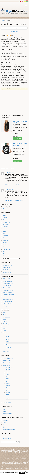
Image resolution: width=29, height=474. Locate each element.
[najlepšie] (12, 35)
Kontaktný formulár (5, 458)
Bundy (4, 312)
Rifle (4, 326)
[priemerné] (10, 35)
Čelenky (8, 369)
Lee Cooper (17, 88)
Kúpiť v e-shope (17, 138)
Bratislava (5, 420)
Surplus (5, 246)
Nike (4, 233)
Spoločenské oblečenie (8, 294)
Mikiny (7, 374)
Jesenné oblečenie (7, 362)
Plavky (7, 381)
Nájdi (17, 441)
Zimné (7, 344)
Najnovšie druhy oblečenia (21, 456)
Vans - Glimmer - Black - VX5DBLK (20, 121)
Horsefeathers (6, 222)
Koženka (5, 411)
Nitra (4, 424)
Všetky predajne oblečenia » (9, 429)
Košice (4, 422)
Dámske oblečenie (7, 265)
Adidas (4, 215)
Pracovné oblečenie (7, 292)
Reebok (5, 237)
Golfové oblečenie (7, 285)
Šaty (7, 390)
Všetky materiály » (7, 413)
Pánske (8, 336)
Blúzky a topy (9, 367)
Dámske (8, 335)
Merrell (4, 228)
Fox (4, 219)
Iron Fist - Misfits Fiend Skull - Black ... (20, 144)
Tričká (4, 330)
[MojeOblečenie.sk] (14, 10)
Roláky (7, 389)
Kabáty (4, 314)
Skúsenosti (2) (14, 31)
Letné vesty (14, 28)
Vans (21, 88)
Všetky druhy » (6, 351)
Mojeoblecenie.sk (22, 466)
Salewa (5, 242)
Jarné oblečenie (7, 360)
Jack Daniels (6, 224)
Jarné (7, 339)
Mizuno (5, 231)
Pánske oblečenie (7, 269)
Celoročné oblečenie (8, 358)
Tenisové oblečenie (7, 303)
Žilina (4, 427)
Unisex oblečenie (7, 272)
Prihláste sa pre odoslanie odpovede (13, 185)
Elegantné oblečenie (8, 283)
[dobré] (11, 35)
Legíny (7, 372)
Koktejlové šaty (6, 317)
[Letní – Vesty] (22, 1)
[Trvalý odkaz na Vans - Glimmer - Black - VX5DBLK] (6, 126)
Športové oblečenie (7, 296)
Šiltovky (8, 392)
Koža (4, 409)
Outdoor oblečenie (7, 287)
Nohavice (8, 376)
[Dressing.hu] (27, 1)
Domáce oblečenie (7, 281)
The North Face (6, 249)
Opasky (5, 321)
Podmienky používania (15, 458)
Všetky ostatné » (7, 436)
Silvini (4, 244)
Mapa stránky (25, 458)
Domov (2, 20)
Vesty (4, 332)
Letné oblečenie (6, 365)
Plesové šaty (6, 323)
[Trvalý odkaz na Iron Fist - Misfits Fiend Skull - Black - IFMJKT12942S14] (6, 149)
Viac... (27, 472)
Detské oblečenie (7, 267)
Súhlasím (22, 472)
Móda (3, 456)
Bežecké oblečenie (7, 278)
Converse (5, 217)
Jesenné (8, 341)
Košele (4, 319)
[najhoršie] (7, 35)
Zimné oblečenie (7, 402)
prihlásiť (3, 208)
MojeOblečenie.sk (7, 449)
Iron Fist (24, 88)
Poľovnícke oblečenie (8, 290)
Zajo (4, 253)
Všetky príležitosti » (7, 305)
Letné (6, 20)
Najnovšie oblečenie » (8, 438)
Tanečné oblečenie (7, 301)
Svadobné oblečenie (8, 299)
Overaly (8, 380)
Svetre (4, 328)
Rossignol (5, 240)
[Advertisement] (13, 102)
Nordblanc (5, 235)
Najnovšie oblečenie (10, 456)
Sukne (7, 394)
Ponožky (8, 383)
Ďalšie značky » (6, 256)
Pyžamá (8, 385)
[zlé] (9, 35)
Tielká (7, 396)
